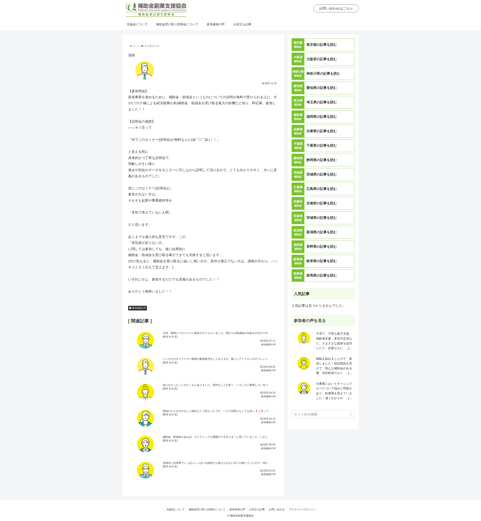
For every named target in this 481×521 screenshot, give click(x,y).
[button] (351, 414)
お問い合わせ (277, 509)
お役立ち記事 (257, 509)
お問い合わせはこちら (336, 8)
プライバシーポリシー (302, 509)
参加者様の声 (139, 308)
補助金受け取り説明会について (207, 509)
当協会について (175, 509)
